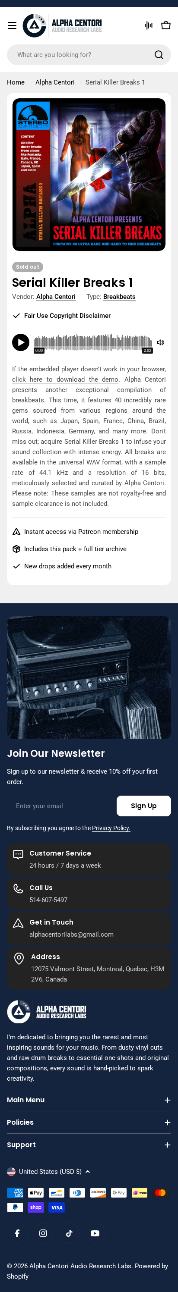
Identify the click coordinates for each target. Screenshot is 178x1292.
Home (16, 82)
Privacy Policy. (111, 828)
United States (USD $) (50, 1172)
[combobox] (89, 54)
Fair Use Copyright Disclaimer (67, 316)
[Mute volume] (160, 342)
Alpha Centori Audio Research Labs (80, 1266)
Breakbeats (119, 297)
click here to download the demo (65, 379)
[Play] (20, 342)
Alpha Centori (55, 82)
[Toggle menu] (12, 25)
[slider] (93, 342)
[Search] (159, 55)
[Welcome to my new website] (148, 25)
